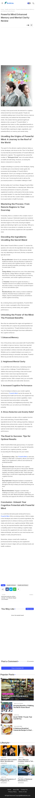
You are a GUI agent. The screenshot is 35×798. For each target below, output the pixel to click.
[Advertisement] (17, 45)
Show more (30, 609)
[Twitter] (11, 589)
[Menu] (2, 3)
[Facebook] (7, 589)
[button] (29, 3)
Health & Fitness (11, 585)
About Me (16, 789)
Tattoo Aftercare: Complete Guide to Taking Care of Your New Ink (26, 760)
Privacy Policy (12, 792)
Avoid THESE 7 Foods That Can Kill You (22, 718)
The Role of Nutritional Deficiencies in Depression (25, 779)
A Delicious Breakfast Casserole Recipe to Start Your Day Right (22, 729)
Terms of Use (23, 792)
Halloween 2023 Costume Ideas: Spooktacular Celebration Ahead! (8, 760)
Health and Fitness (10, 9)
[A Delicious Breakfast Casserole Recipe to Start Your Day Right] (6, 730)
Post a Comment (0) (18, 668)
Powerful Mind (13, 393)
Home (2, 9)
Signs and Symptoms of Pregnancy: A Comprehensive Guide (8, 779)
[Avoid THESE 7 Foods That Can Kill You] (6, 718)
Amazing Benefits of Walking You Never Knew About (23, 706)
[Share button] (18, 589)
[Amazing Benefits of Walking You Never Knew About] (6, 707)
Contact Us (24, 789)
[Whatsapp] (14, 589)
